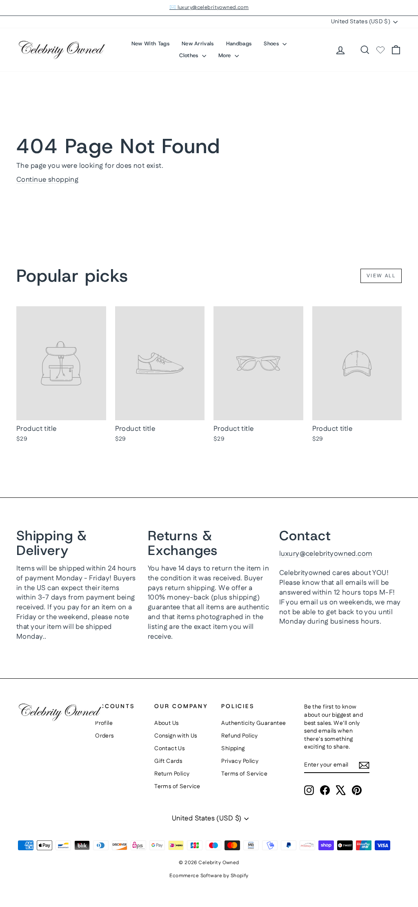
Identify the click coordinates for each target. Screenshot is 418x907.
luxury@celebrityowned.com (326, 554)
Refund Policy (239, 736)
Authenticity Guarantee (253, 723)
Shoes (272, 43)
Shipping (233, 748)
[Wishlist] (380, 50)
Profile (104, 723)
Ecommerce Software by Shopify (208, 875)
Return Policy (172, 774)
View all (381, 275)
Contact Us (169, 748)
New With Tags (150, 43)
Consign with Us (175, 736)
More (225, 55)
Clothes (189, 55)
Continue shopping (47, 180)
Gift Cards (168, 761)
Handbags (239, 43)
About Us (166, 723)
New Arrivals (198, 43)
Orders (104, 736)
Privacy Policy (239, 761)
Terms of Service (177, 786)
